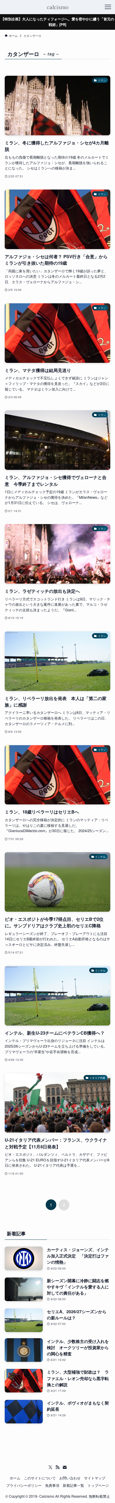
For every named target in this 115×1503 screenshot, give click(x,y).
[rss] (57, 1467)
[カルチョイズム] (57, 7)
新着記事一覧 (73, 1485)
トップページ (98, 1485)
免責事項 (52, 1485)
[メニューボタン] (108, 7)
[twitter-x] (50, 1467)
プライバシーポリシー (24, 1485)
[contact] (64, 1467)
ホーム (15, 1478)
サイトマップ (94, 1478)
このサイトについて (40, 1478)
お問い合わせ (69, 1478)
